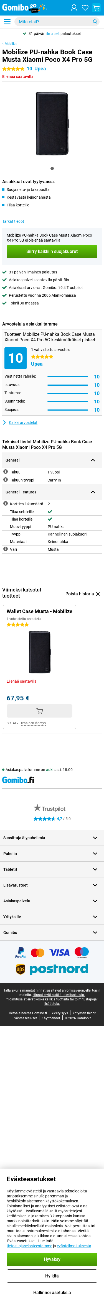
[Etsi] (95, 21)
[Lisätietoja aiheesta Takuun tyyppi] (5, 479)
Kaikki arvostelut (23, 422)
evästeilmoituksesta (74, 1246)
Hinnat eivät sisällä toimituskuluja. (59, 995)
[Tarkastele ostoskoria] (96, 7)
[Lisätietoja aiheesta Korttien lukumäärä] (5, 503)
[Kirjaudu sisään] (74, 7)
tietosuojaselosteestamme (29, 1246)
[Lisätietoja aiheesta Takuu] (5, 471)
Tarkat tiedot (13, 221)
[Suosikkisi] (85, 7)
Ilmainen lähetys (33, 723)
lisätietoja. (52, 1004)
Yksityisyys (60, 1013)
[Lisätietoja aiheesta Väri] (5, 549)
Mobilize (11, 44)
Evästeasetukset (24, 1018)
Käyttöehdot (51, 1018)
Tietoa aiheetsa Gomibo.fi (27, 1013)
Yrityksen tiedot (84, 1013)
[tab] (52, 168)
